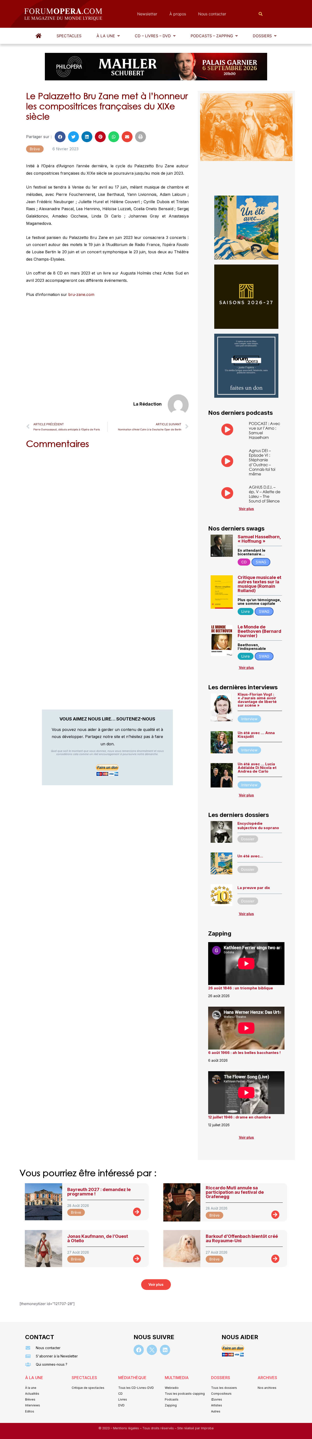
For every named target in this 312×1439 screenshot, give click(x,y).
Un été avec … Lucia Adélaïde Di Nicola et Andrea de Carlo (257, 768)
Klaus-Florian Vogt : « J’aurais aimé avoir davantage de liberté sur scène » (257, 700)
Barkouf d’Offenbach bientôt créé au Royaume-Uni (242, 1238)
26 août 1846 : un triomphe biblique (240, 988)
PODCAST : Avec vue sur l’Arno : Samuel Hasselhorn (264, 430)
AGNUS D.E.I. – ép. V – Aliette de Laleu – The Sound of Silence (264, 494)
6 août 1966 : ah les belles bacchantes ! (244, 1052)
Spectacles (69, 35)
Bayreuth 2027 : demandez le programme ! (99, 1191)
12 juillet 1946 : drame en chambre (239, 1117)
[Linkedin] (165, 1350)
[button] (108, 35)
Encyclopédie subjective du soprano (258, 825)
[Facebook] (139, 1350)
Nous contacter (212, 13)
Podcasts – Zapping (212, 35)
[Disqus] (107, 515)
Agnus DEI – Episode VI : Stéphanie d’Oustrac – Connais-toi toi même (262, 462)
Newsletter (147, 13)
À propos (177, 13)
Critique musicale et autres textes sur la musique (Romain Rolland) (259, 584)
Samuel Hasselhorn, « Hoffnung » (259, 539)
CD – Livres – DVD (153, 35)
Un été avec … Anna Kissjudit (256, 734)
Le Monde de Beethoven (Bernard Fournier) (259, 631)
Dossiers (262, 35)
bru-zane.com (81, 294)
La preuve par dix (253, 887)
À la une (106, 35)
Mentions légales (126, 1428)
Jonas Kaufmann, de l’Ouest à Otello (97, 1238)
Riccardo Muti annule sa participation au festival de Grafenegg (235, 1192)
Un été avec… (250, 856)
